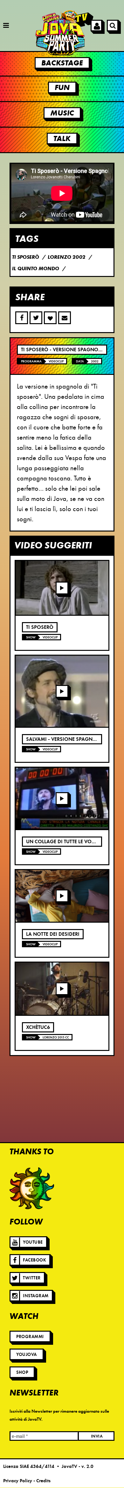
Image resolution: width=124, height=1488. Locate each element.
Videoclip (56, 361)
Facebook (34, 1260)
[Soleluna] (32, 1188)
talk (62, 138)
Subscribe (64, 317)
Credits (43, 1481)
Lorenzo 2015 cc (56, 1037)
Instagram (36, 1295)
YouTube (33, 1242)
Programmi (30, 1336)
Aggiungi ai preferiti (50, 317)
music (62, 113)
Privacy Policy (17, 1481)
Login (96, 25)
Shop (22, 1372)
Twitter (32, 1278)
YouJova (26, 1354)
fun (62, 87)
